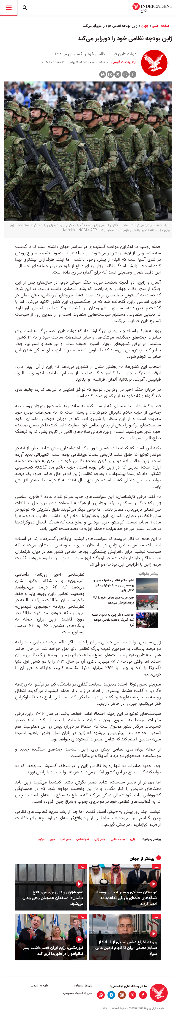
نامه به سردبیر (39, 985)
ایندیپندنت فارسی (123, 62)
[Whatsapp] (125, 74)
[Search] (25, 8)
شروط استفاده (83, 985)
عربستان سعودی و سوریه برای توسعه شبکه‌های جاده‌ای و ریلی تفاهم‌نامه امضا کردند (126, 898)
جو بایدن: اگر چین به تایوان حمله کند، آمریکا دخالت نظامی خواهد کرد (113, 619)
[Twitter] (117, 74)
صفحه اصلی (161, 26)
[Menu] (8, 8)
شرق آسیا (65, 839)
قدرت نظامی (82, 839)
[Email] (110, 74)
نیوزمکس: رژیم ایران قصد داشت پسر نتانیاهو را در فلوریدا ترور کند (53, 951)
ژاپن (132, 839)
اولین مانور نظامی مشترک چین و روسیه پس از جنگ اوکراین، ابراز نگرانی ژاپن (114, 585)
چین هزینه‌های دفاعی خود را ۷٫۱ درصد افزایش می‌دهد (113, 600)
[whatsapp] (101, 995)
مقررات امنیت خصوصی (77, 993)
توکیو (41, 839)
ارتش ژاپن (99, 839)
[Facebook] (132, 74)
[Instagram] (122, 995)
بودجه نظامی (118, 839)
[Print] (102, 74)
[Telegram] (111, 995)
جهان (144, 26)
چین (52, 839)
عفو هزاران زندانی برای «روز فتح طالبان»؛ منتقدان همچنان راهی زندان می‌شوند (52, 898)
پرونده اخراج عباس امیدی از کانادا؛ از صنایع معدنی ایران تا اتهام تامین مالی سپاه (126, 948)
